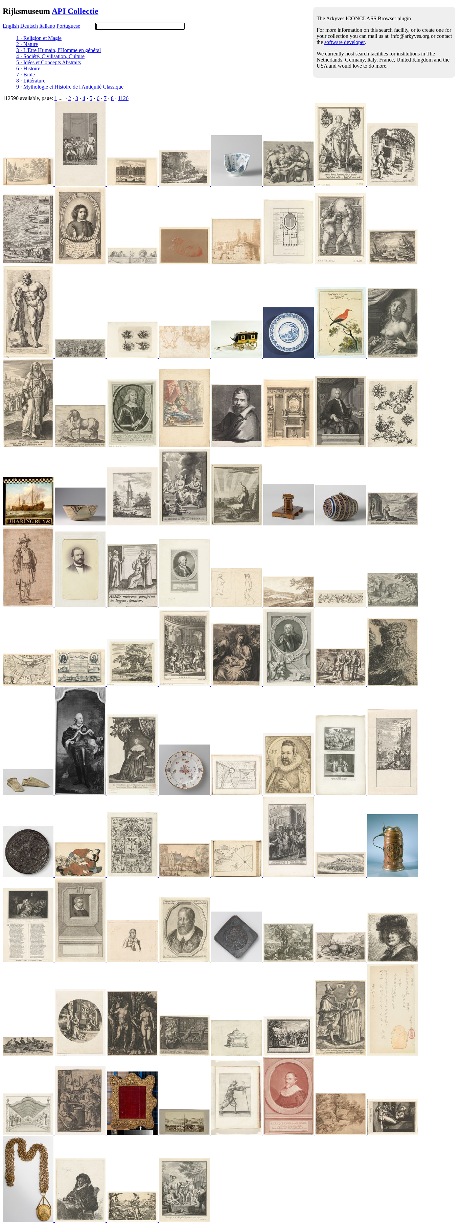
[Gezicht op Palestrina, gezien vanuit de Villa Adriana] (289, 605)
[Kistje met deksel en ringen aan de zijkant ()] (237, 1054)
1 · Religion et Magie (39, 38)
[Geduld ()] (341, 184)
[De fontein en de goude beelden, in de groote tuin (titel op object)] (133, 184)
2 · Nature (27, 44)
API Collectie (75, 11)
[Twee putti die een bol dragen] (341, 262)
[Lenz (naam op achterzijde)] (81, 605)
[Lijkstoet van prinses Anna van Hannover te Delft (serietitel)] (341, 875)
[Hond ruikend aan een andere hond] (185, 262)
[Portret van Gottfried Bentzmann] (341, 445)
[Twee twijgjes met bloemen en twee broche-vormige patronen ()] (392, 445)
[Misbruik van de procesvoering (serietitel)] (185, 1054)
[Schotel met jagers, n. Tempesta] (289, 356)
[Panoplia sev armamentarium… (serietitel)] (81, 356)
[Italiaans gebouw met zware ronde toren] (237, 262)
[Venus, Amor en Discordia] (341, 684)
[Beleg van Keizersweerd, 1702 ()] (29, 684)
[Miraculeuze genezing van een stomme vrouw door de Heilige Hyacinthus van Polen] (133, 605)
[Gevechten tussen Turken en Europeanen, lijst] (133, 1133)
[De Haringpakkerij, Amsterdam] (185, 1133)
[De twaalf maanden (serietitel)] (392, 793)
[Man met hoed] (392, 960)
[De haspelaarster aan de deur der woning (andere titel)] (392, 184)
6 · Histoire (28, 68)
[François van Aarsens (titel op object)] (289, 1133)
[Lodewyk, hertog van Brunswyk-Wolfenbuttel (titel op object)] (185, 605)
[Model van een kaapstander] (289, 523)
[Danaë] (185, 445)
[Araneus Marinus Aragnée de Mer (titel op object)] (341, 960)
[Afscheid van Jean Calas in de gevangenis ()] (29, 960)
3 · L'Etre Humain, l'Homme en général (58, 50)
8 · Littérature (30, 81)
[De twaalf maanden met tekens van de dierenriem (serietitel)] (341, 1054)
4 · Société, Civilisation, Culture (50, 56)
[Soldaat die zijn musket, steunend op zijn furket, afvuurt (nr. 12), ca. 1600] (237, 1133)
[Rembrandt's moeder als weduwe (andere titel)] (81, 1220)
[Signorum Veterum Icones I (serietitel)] (29, 356)
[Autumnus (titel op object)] (392, 262)
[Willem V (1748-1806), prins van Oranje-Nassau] (81, 793)
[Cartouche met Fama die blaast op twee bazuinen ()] (133, 875)
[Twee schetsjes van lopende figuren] (237, 605)
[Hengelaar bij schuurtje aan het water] (133, 684)
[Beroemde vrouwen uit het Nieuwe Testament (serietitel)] (29, 445)
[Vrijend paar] (81, 875)
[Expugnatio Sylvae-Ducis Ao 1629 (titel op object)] (29, 262)
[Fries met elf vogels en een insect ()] (341, 605)
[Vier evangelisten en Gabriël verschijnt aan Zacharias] (341, 793)
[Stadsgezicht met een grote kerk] (185, 875)
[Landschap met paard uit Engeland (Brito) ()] (81, 445)
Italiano (47, 26)
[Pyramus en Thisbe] (133, 1220)
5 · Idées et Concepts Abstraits (48, 62)
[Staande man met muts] (29, 605)
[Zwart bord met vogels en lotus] (29, 875)
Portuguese (68, 26)
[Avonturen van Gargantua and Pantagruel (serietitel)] (184, 1220)
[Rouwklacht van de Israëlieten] (289, 875)
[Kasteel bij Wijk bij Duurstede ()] (133, 523)
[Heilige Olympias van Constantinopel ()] (392, 1133)
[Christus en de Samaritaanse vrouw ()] (81, 1133)
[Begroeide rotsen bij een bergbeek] (341, 1133)
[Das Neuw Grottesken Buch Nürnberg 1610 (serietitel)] (133, 356)
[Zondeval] (133, 1054)
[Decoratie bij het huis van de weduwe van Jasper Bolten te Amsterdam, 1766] (29, 1133)
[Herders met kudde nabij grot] (185, 184)
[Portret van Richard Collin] (81, 262)
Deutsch (29, 26)
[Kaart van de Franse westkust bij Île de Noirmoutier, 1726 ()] (237, 875)
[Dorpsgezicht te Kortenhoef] (29, 184)
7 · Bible (25, 74)
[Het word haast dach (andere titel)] (237, 523)
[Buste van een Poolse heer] (392, 684)
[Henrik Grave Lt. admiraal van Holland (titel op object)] (289, 684)
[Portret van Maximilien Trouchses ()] (133, 445)
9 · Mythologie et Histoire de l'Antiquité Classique (69, 87)
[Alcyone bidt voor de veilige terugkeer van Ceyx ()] (392, 523)
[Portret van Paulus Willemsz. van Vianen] (237, 445)
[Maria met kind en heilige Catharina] (237, 684)
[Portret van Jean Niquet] (289, 793)
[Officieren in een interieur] (81, 184)
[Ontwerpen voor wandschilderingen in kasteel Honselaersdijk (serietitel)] (133, 262)
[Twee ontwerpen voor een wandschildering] (185, 356)
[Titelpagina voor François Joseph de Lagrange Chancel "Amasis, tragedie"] (185, 684)
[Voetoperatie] (289, 184)
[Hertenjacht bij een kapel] (392, 605)
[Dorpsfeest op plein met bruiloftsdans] (289, 1054)
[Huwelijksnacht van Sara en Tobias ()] (81, 1054)
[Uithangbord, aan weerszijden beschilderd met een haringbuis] (29, 523)
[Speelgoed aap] (392, 1054)
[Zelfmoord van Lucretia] (392, 356)
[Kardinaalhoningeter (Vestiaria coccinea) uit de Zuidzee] (341, 356)
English (11, 26)
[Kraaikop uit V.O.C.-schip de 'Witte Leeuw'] (237, 184)
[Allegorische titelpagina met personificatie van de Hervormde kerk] (185, 523)
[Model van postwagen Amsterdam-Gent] (237, 356)
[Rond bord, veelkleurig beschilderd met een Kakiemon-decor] (185, 793)
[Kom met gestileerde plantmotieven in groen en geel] (81, 523)
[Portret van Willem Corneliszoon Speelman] (81, 960)
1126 (123, 98)
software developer (344, 42)
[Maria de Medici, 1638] (133, 793)
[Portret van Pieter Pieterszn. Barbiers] (133, 960)
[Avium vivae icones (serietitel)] (29, 1054)
